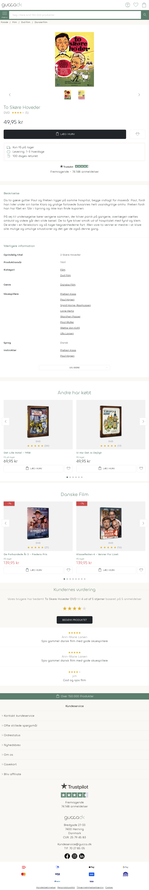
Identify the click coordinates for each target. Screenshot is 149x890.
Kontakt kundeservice (19, 716)
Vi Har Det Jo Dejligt (89, 452)
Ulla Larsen (67, 333)
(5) (20, 113)
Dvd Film (65, 275)
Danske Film (68, 284)
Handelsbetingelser (46, 887)
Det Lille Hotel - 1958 (17, 452)
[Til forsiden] (12, 5)
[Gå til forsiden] (74, 817)
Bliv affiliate (12, 774)
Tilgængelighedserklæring (90, 887)
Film (62, 269)
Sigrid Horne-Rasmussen (75, 305)
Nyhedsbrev (12, 745)
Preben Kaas (68, 294)
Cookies (109, 887)
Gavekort (10, 764)
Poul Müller (67, 322)
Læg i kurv (65, 133)
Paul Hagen (67, 299)
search (145, 14)
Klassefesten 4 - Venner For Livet (97, 554)
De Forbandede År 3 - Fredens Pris (25, 554)
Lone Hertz (67, 311)
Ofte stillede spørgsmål (20, 725)
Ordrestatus (12, 735)
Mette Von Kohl (70, 328)
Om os (8, 755)
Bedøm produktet (74, 620)
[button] (9, 95)
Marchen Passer (70, 316)
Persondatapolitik (66, 887)
